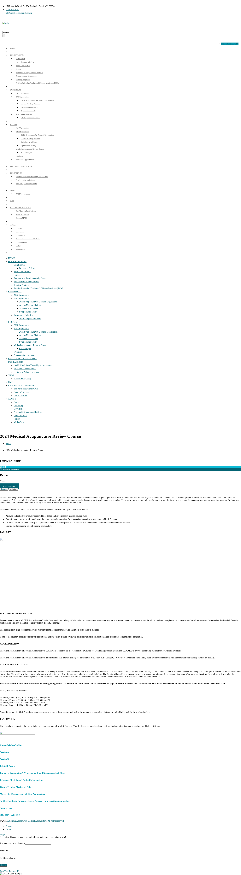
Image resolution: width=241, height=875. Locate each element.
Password (4, 850)
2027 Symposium (22, 93)
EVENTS (13, 125)
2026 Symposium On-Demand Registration (37, 100)
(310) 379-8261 (12, 9)
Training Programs (23, 80)
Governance (20, 235)
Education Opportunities (25, 159)
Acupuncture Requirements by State (29, 73)
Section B (4, 759)
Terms (8, 829)
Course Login (26, 152)
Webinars (19, 156)
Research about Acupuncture (26, 76)
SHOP (12, 190)
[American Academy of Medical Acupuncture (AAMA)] (6, 23)
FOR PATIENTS (16, 173)
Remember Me (9, 858)
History (18, 246)
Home (8, 443)
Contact (19, 228)
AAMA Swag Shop (23, 194)
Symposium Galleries (24, 114)
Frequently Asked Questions (26, 184)
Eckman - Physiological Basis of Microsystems (21, 780)
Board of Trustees (22, 214)
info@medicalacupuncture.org (19, 13)
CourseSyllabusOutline (11, 745)
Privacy (9, 826)
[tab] (4, 489)
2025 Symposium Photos (30, 118)
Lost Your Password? (9, 871)
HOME (12, 48)
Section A (4, 752)
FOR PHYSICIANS (17, 55)
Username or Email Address (12, 843)
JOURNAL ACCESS (10, 815)
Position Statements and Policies (28, 239)
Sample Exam (6, 808)
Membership (20, 59)
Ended (3, 467)
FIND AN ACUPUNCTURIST (21, 166)
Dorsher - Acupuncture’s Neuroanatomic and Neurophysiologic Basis (32, 773)
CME (12, 201)
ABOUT (13, 225)
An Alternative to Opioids (25, 180)
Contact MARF (21, 218)
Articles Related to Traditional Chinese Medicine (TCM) (37, 83)
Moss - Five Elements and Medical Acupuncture (22, 794)
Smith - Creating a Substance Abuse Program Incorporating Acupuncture (35, 801)
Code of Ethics (21, 242)
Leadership (20, 232)
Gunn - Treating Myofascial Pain (15, 787)
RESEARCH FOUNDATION (20, 208)
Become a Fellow (27, 62)
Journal (18, 69)
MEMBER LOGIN (229, 44)
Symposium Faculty (28, 111)
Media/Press (20, 249)
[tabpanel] (120, 617)
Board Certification (23, 66)
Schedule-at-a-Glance (29, 107)
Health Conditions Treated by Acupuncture (32, 177)
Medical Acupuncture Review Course (30, 149)
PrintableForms (7, 766)
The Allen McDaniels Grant (26, 211)
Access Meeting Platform (30, 104)
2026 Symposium (22, 97)
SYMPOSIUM (15, 90)
